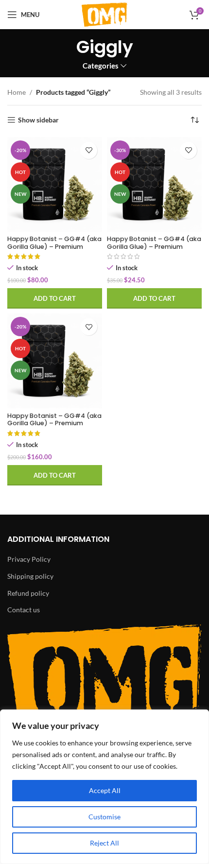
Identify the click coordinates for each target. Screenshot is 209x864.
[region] (104, 786)
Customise (104, 816)
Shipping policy (30, 576)
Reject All (104, 843)
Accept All (105, 790)
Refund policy (28, 593)
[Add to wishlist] (88, 150)
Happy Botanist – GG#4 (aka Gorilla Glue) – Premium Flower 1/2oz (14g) (54, 246)
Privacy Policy (29, 559)
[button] (54, 298)
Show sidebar (38, 120)
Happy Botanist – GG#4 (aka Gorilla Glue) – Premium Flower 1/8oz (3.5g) (154, 246)
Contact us (23, 609)
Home (16, 92)
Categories (101, 65)
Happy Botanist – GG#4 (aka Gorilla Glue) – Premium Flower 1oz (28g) (54, 423)
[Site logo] (105, 14)
